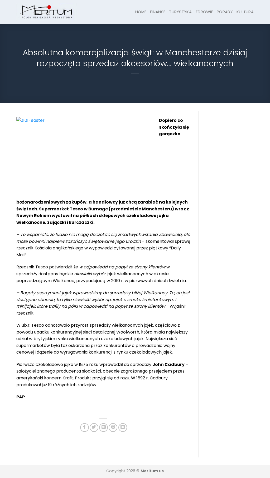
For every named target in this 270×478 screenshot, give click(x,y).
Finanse (157, 12)
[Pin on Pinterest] (113, 427)
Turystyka (180, 12)
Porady (225, 12)
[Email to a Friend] (103, 427)
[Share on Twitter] (94, 427)
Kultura (245, 12)
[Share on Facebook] (84, 427)
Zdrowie (204, 12)
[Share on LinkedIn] (122, 427)
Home (140, 12)
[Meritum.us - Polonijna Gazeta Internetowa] (46, 12)
